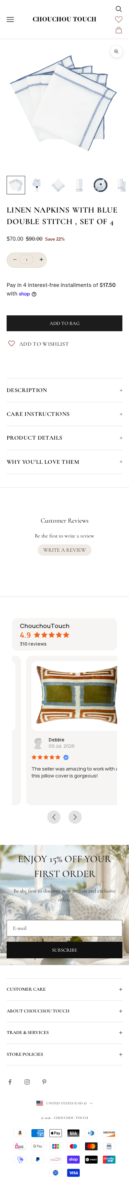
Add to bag (65, 323)
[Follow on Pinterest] (44, 1082)
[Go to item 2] (37, 185)
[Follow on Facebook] (10, 1082)
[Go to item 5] (100, 185)
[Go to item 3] (58, 185)
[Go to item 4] (79, 185)
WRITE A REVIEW (64, 550)
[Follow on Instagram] (27, 1082)
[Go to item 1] (16, 185)
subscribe (64, 950)
